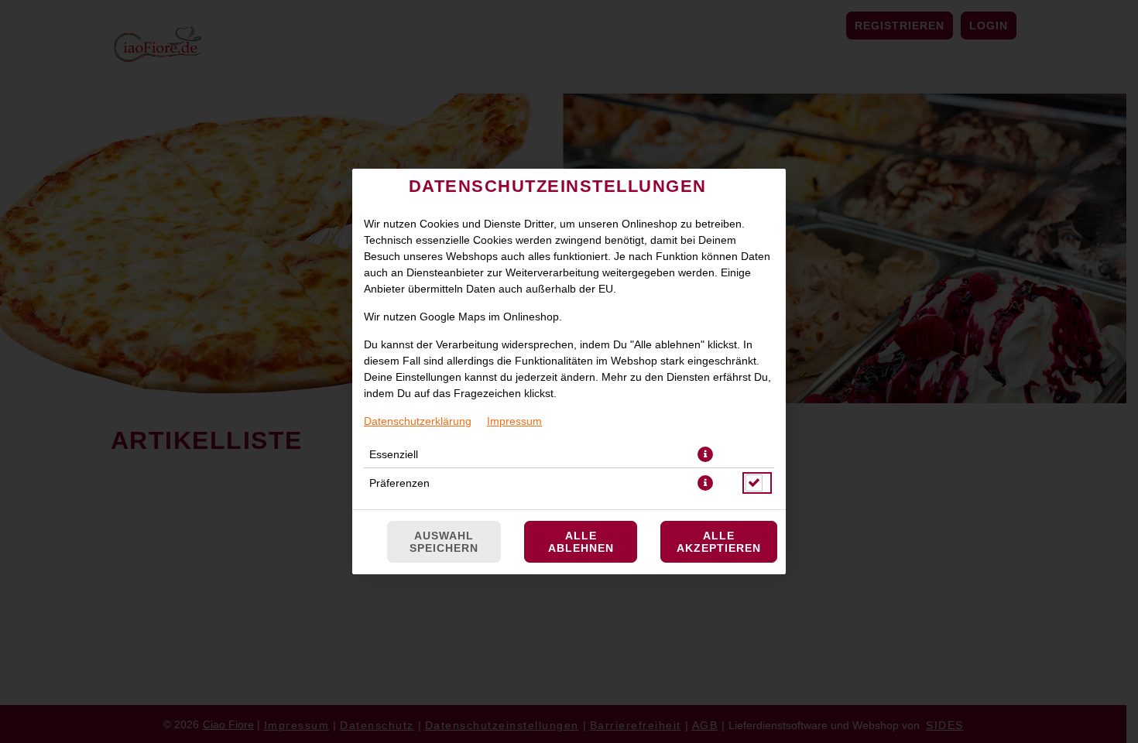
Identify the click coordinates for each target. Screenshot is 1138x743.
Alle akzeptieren (719, 541)
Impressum (514, 421)
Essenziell (393, 454)
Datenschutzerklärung (417, 421)
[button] (705, 454)
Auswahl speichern (444, 541)
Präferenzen (399, 483)
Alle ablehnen (581, 541)
